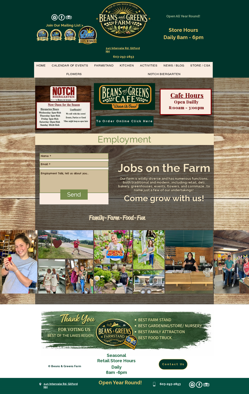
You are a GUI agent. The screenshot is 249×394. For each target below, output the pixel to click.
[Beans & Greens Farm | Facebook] (62, 17)
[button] (104, 65)
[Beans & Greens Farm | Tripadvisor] (69, 17)
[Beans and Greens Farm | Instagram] (54, 17)
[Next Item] (246, 261)
